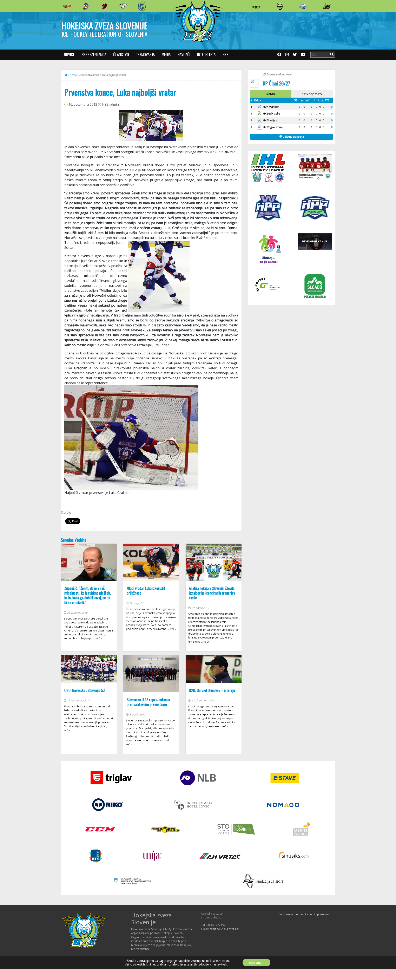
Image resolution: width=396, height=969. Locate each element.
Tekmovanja (145, 54)
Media (166, 54)
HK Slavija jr (270, 120)
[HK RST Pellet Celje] (142, 6)
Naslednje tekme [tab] (312, 94)
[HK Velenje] (326, 6)
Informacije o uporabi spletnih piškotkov (304, 914)
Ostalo (66, 512)
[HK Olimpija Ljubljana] (256, 6)
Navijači (184, 54)
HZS (226, 54)
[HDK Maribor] (123, 6)
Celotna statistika (293, 136)
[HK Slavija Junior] (280, 6)
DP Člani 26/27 (276, 83)
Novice (69, 54)
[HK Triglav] (303, 6)
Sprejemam (256, 962)
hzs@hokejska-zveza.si (224, 929)
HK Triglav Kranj (273, 127)
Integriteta (206, 54)
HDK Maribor (271, 107)
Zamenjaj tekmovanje (279, 74)
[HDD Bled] (67, 6)
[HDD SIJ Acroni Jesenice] (104, 6)
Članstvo (121, 54)
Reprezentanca (94, 54)
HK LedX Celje (271, 113)
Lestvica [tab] (271, 94)
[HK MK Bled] (86, 6)
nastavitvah (219, 964)
